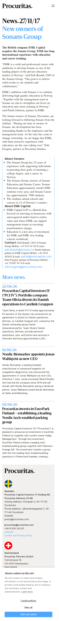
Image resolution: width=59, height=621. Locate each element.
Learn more (27, 591)
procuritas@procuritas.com (19, 524)
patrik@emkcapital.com (36, 256)
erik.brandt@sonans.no (19, 249)
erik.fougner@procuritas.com (23, 266)
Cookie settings (28, 601)
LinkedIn (9, 531)
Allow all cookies (28, 615)
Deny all (29, 608)
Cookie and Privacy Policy (18, 535)
